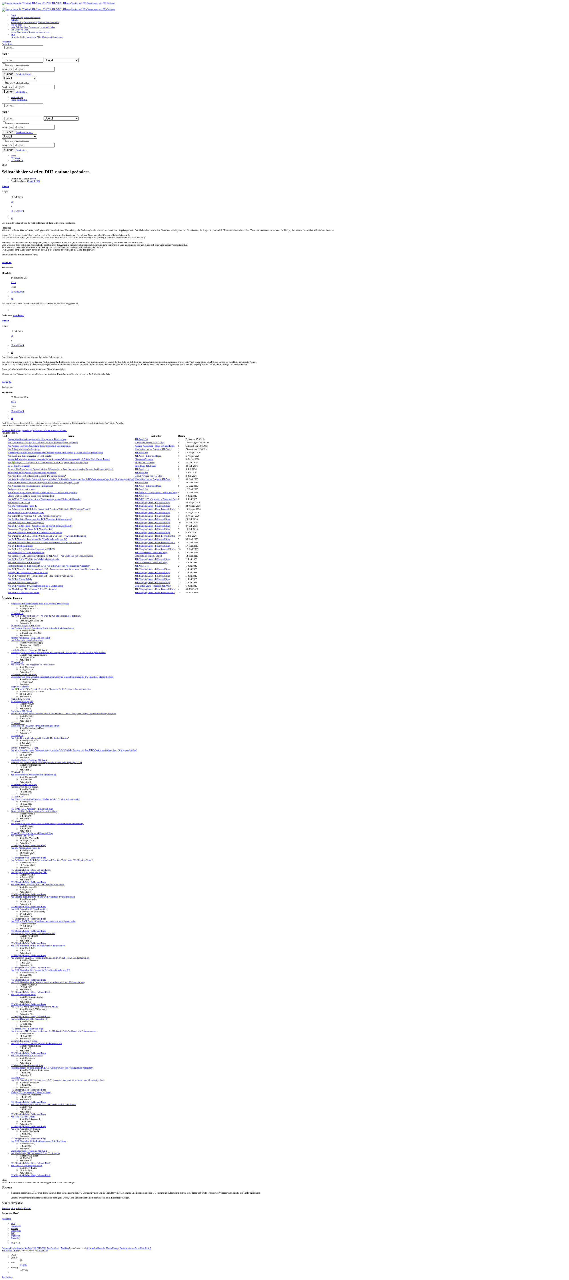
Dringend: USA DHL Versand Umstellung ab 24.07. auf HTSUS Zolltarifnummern (47, 536)
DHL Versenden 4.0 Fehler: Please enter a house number (35, 532)
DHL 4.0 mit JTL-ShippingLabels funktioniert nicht (33, 559)
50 (12, 202)
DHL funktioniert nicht (20, 546)
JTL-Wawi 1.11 (142, 469)
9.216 (13, 282)
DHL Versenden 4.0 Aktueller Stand (28, 572)
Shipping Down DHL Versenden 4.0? (30, 529)
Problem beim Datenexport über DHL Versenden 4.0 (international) (40, 519)
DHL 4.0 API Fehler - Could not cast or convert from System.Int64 (40, 526)
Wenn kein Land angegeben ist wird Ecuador (30, 456)
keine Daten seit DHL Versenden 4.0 (26, 552)
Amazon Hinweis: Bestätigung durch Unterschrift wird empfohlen (39, 446)
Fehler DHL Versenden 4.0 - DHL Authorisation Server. (35, 516)
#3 (12, 352)
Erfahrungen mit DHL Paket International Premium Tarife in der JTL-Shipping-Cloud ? (49, 509)
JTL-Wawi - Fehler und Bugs (148, 456)
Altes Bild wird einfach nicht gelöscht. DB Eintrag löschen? (37, 476)
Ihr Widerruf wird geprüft (19, 466)
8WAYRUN (42, 1250)
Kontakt (27, 1208)
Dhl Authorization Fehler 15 (22, 506)
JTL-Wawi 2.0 (141, 439)
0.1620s (23, 1265)
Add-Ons (65, 1248)
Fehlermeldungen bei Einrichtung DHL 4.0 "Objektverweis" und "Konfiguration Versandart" (49, 566)
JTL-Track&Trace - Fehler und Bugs (151, 552)
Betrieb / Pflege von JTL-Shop (148, 476)
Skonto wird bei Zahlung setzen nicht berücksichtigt (31, 496)
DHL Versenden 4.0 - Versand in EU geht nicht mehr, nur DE (37, 539)
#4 (12, 418)
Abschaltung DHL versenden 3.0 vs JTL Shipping (32, 589)
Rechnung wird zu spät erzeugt (21, 489)
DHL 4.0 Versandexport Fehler (23, 592)
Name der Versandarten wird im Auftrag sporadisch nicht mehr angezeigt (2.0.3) (43, 482)
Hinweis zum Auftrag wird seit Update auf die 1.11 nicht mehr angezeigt (42, 492)
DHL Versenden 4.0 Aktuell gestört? (26, 522)
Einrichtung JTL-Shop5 (145, 466)
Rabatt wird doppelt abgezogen (24, 449)
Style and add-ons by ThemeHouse (102, 1248)
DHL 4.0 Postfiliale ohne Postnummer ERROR (31, 549)
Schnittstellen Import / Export (148, 556)
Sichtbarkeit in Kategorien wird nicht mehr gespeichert (32, 472)
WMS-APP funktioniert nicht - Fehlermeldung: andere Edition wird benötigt (44, 499)
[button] (3, 7)
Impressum (15, 1235)
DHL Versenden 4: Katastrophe (24, 562)
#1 (12, 218)
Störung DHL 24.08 (19, 502)
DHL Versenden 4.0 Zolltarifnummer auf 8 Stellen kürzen (35, 586)
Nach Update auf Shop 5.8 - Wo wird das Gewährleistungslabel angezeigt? (43, 442)
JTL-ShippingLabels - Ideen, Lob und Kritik (155, 509)
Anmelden (6, 1219)
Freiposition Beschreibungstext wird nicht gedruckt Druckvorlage (37, 439)
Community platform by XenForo (30, 1248)
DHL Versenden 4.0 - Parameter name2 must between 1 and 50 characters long (45, 542)
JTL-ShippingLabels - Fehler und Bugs (152, 502)
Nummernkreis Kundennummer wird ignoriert (30, 486)
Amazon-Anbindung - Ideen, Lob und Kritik (154, 446)
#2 (12, 299)
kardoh (33, 178)
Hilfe (13, 1208)
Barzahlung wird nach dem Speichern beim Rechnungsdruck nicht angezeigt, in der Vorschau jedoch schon (55, 452)
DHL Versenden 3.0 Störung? (23, 582)
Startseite (6, 1208)
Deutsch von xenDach (135, 1248)
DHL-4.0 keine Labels (20, 579)
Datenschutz (16, 1231)
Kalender (20, 1208)
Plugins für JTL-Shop (144, 462)
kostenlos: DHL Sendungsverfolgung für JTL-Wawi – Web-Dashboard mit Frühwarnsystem (50, 556)
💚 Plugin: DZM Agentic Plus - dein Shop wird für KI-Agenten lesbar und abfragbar (48, 462)
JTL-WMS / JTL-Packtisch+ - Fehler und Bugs (156, 492)
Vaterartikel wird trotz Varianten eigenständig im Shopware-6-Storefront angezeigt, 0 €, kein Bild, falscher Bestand (59, 459)
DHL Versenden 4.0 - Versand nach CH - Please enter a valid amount (40, 576)
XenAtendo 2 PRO (10, 1250)
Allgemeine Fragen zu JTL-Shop (149, 442)
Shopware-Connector (144, 459)
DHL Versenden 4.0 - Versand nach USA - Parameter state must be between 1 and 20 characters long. (55, 569)
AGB (13, 1233)
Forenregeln (16, 1226)
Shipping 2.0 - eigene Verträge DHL (26, 512)
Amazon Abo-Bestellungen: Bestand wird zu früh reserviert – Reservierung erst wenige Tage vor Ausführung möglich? (60, 469)
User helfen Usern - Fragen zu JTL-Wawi (153, 449)
